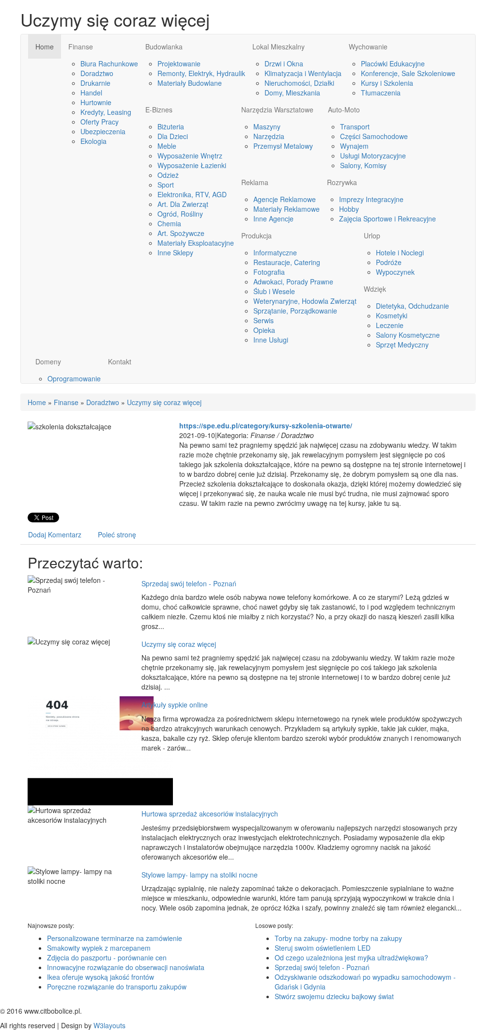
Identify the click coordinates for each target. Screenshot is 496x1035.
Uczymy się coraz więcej (164, 402)
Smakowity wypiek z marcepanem (99, 948)
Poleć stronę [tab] (117, 534)
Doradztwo (102, 402)
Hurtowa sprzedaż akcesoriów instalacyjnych (209, 813)
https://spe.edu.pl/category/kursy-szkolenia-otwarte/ (265, 425)
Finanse (66, 402)
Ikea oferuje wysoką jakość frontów (100, 977)
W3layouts (109, 1025)
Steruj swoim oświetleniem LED (323, 948)
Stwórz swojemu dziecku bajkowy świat (334, 996)
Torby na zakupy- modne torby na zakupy (338, 938)
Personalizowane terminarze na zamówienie (114, 938)
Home (37, 402)
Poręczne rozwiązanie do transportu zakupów (116, 986)
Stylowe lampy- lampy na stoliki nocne (199, 874)
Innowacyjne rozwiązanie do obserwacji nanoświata (125, 967)
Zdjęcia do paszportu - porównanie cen (107, 957)
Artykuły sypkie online (174, 704)
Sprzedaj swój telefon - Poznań (188, 583)
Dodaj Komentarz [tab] (54, 534)
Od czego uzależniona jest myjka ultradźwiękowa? (351, 957)
